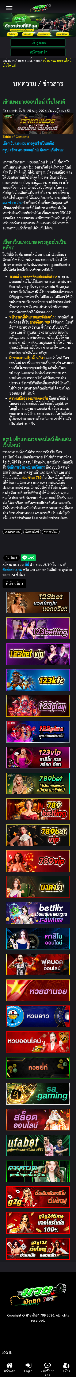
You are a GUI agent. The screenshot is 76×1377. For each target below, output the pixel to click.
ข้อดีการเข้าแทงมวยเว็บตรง (26, 467)
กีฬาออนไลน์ (32, 532)
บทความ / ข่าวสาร (38, 83)
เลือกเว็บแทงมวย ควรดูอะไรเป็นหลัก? (28, 143)
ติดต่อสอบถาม (12, 569)
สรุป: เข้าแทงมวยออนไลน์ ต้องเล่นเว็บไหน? (33, 150)
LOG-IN (7, 1352)
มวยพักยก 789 (12, 532)
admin (13, 110)
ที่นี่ (27, 564)
